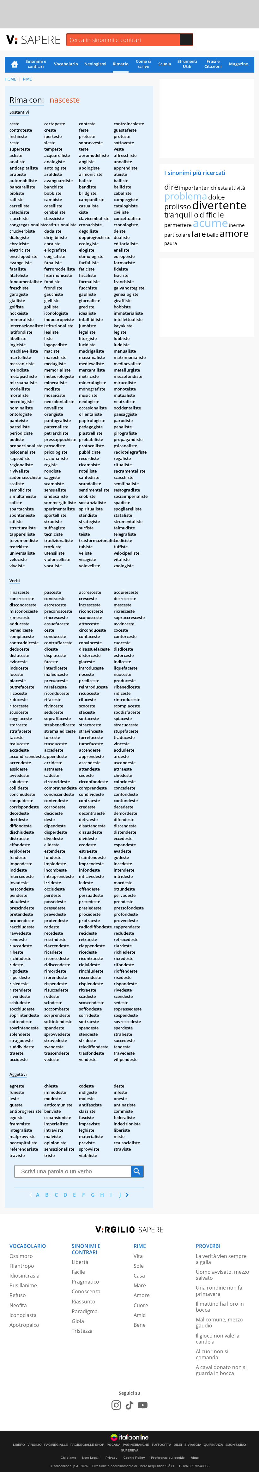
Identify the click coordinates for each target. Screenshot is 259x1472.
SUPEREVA (129, 1450)
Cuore (141, 1305)
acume (210, 222)
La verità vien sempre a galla (221, 1259)
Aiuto (195, 1457)
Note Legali (90, 1457)
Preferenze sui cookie (168, 1457)
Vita (138, 1256)
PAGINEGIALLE (56, 1444)
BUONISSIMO (236, 1444)
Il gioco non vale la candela (217, 1338)
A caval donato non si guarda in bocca (221, 1370)
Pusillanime (23, 1285)
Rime (27, 79)
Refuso (17, 1295)
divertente (219, 205)
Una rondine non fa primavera (219, 1290)
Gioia (78, 1321)
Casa (139, 1275)
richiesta (217, 187)
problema (185, 195)
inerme (236, 225)
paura (170, 243)
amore (234, 233)
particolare (177, 234)
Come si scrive (143, 63)
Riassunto (83, 1301)
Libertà (80, 1262)
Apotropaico (24, 1324)
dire (171, 187)
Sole (139, 1265)
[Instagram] (116, 1405)
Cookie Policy (134, 1457)
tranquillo (181, 214)
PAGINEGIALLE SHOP (87, 1444)
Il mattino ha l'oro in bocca (220, 1306)
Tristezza (82, 1330)
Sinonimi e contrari (36, 63)
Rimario (121, 64)
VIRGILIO (34, 1444)
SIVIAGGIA (192, 1444)
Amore (142, 1295)
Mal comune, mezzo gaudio (219, 1322)
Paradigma (85, 1311)
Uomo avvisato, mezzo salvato (222, 1274)
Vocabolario (66, 64)
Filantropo (21, 1265)
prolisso (177, 206)
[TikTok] (129, 1405)
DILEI (178, 1444)
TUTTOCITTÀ (161, 1444)
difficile (212, 215)
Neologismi (95, 64)
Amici (140, 1315)
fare (198, 233)
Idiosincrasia (24, 1275)
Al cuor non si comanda (212, 1354)
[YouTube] (142, 1405)
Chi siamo (68, 1457)
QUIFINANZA (213, 1444)
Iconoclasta (23, 1315)
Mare (140, 1285)
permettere (178, 225)
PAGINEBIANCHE (136, 1444)
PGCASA (113, 1444)
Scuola (164, 64)
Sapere (41, 39)
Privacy (111, 1457)
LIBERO (19, 1444)
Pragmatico (85, 1281)
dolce (216, 197)
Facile (78, 1271)
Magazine (238, 64)
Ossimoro (21, 1256)
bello (213, 234)
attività (237, 187)
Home (14, 65)
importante (192, 187)
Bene (140, 1324)
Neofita (18, 1305)
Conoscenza (86, 1291)
